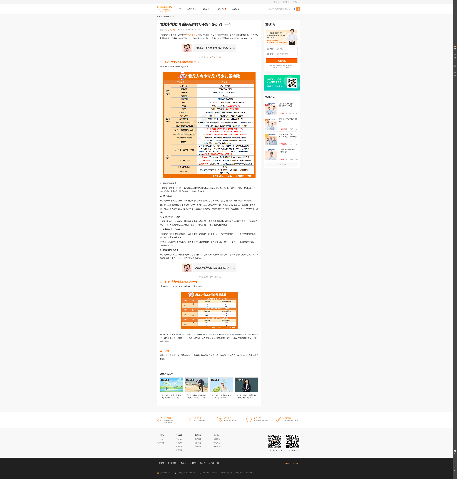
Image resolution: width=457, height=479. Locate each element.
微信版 (202, 463)
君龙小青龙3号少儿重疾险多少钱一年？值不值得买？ (171, 390)
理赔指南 (198, 439)
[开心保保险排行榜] (294, 9)
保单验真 (179, 443)
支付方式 (160, 439)
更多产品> (282, 164)
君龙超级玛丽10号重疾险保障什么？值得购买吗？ (246, 390)
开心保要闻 (171, 463)
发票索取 (217, 439)
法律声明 (193, 463)
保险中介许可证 (238, 473)
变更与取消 (180, 446)
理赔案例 (198, 446)
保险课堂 (221, 9)
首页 (179, 9)
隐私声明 (217, 446)
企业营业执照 (250, 473)
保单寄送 (179, 450)
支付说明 (160, 443)
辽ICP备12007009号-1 (165, 473)
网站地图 (182, 463)
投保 (218, 57)
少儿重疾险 (190, 35)
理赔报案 (198, 443)
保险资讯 (166, 16)
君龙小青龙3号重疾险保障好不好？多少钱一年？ (221, 390)
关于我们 (160, 463)
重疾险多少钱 (186, 281)
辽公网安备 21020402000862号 (186, 473)
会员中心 (277, 2)
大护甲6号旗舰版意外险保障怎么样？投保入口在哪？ (196, 390)
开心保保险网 (164, 9)
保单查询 (179, 439)
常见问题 (217, 443)
